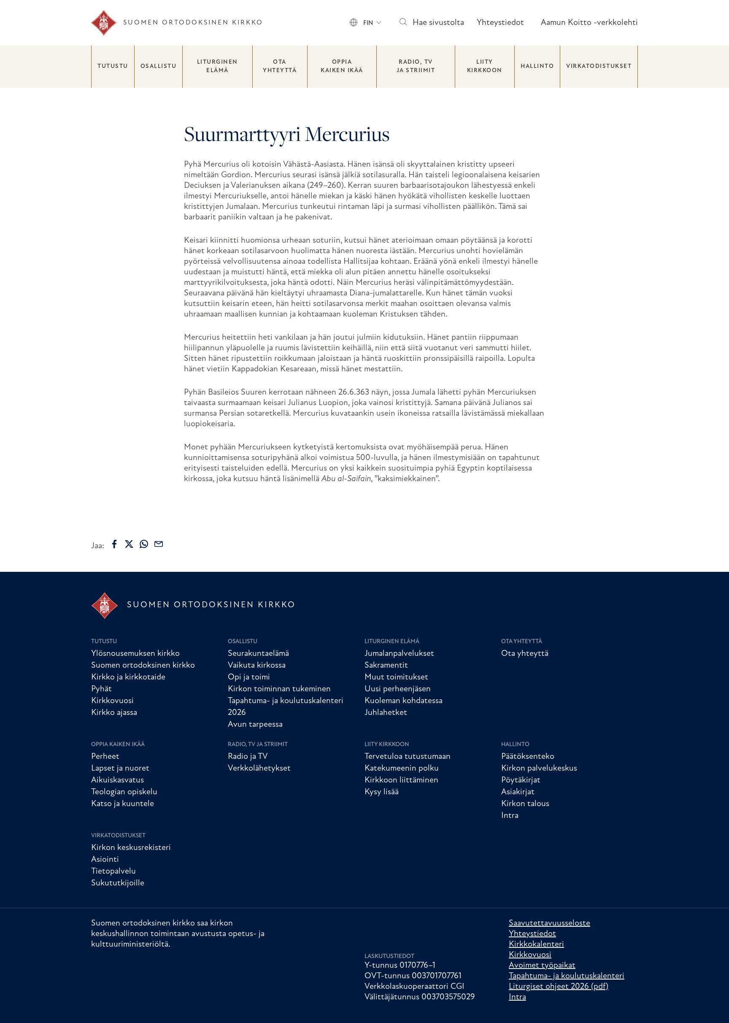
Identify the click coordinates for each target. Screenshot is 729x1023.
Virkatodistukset (599, 66)
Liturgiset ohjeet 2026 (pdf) (558, 986)
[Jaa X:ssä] (129, 544)
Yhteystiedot (500, 23)
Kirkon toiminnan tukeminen (279, 689)
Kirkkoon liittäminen (401, 780)
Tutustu (112, 66)
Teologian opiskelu (124, 792)
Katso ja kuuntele (122, 804)
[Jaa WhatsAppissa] (144, 544)
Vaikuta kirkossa (257, 665)
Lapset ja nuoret (120, 768)
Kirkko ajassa (114, 713)
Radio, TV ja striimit (416, 66)
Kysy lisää (381, 792)
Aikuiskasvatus (117, 780)
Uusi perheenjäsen (397, 689)
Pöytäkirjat (520, 780)
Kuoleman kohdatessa (403, 701)
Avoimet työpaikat (542, 965)
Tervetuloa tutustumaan (407, 756)
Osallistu (158, 66)
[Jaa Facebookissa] (114, 544)
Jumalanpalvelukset (399, 654)
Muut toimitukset (396, 677)
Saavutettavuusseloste (549, 923)
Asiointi (105, 859)
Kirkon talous (525, 804)
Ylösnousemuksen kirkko (135, 654)
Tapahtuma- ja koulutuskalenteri (566, 976)
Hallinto (537, 66)
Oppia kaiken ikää (342, 66)
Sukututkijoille (117, 883)
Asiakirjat (518, 792)
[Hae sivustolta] (402, 23)
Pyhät (101, 689)
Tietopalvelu (113, 871)
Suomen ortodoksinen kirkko (143, 665)
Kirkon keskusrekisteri (131, 848)
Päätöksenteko (527, 756)
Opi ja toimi (249, 677)
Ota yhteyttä (280, 66)
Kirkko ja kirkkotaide (128, 677)
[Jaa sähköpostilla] (158, 544)
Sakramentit (386, 665)
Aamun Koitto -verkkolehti (589, 23)
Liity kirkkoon (484, 66)
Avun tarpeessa (255, 724)
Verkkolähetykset (259, 768)
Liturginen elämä (217, 66)
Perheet (105, 756)
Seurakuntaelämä (258, 654)
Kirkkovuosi (112, 701)
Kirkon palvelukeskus (539, 768)
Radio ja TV (248, 756)
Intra (509, 816)
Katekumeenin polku (401, 768)
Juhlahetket (385, 713)
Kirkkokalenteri (536, 944)
